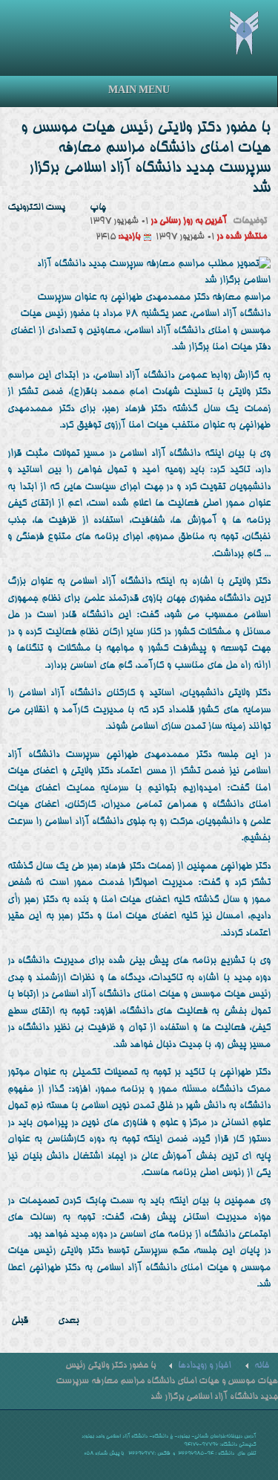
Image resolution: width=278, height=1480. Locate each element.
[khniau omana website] (253, 32)
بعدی (68, 1321)
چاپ (98, 207)
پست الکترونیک (36, 207)
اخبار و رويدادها (204, 1365)
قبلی (19, 1321)
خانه (261, 1365)
